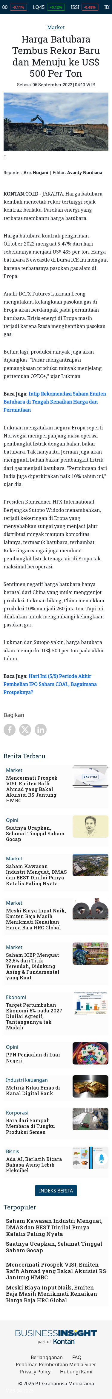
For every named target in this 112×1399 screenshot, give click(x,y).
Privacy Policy (35, 1371)
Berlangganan (47, 1357)
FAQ (77, 1357)
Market (56, 27)
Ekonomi (16, 997)
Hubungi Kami (76, 1371)
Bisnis (12, 1151)
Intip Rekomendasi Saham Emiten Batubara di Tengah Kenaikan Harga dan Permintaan (55, 401)
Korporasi (17, 1112)
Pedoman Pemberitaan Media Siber (56, 1364)
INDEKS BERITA (56, 1190)
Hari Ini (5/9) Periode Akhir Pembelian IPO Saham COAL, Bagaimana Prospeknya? (50, 684)
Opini (12, 820)
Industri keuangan (27, 1080)
